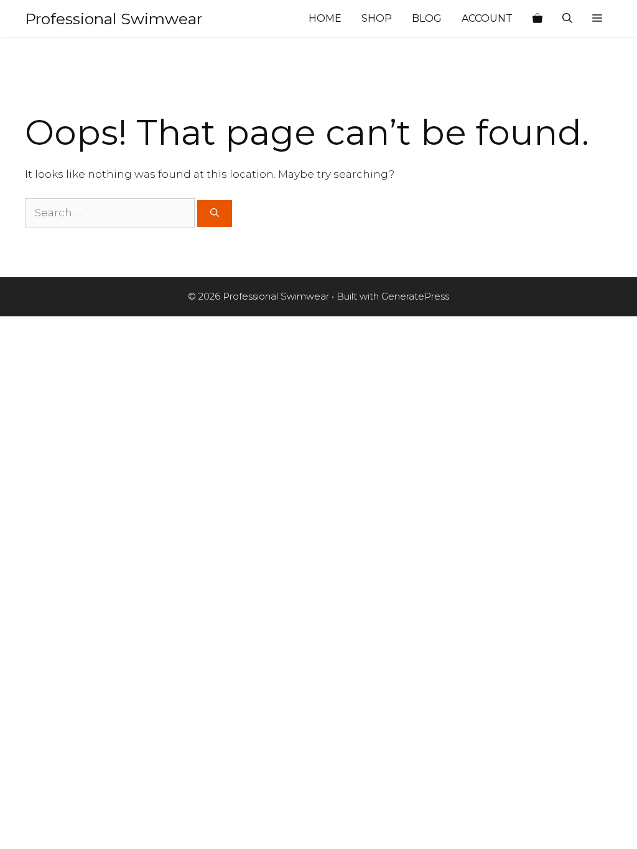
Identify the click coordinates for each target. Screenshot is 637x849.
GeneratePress (415, 296)
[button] (597, 18)
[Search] (214, 213)
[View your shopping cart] (537, 18)
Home (325, 18)
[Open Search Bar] (567, 18)
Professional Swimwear (113, 18)
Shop (376, 18)
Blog (427, 18)
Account (487, 18)
